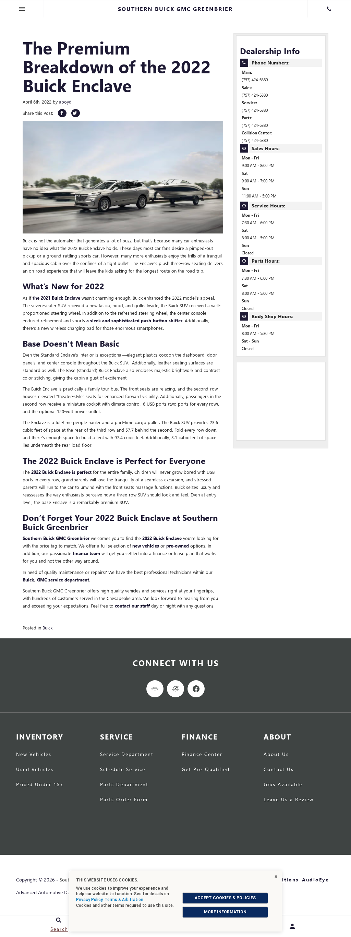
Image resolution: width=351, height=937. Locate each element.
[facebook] (196, 688)
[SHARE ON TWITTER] (75, 113)
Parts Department (124, 785)
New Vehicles (33, 754)
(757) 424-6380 (255, 79)
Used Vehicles (34, 769)
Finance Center (202, 754)
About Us (276, 754)
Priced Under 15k (39, 785)
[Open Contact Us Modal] (329, 8)
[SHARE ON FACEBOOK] (62, 113)
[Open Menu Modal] (22, 8)
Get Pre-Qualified (206, 769)
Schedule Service (122, 769)
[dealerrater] (175, 688)
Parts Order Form (124, 800)
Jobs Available (283, 785)
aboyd (65, 102)
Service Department (127, 754)
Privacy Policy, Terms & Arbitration (109, 899)
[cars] (155, 688)
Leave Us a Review (289, 800)
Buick (47, 627)
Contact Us (279, 769)
